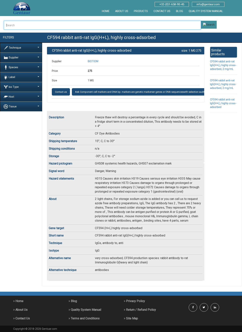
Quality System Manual (206, 11)
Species (13, 67)
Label (12, 76)
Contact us (61, 91)
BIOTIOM (93, 61)
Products (141, 11)
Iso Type (14, 86)
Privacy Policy (135, 301)
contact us (162, 11)
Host (11, 96)
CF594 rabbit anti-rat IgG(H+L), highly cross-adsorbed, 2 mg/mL (223, 65)
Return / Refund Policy (140, 309)
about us (121, 11)
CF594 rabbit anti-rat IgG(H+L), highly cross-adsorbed (223, 103)
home (105, 11)
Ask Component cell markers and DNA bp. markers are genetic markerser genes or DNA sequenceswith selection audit (140, 91)
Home (19, 301)
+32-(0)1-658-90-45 (171, 4)
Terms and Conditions (85, 318)
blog (179, 11)
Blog (73, 301)
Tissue (13, 106)
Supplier (14, 57)
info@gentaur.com (208, 4)
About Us (21, 309)
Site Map (131, 318)
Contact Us (22, 318)
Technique (15, 47)
